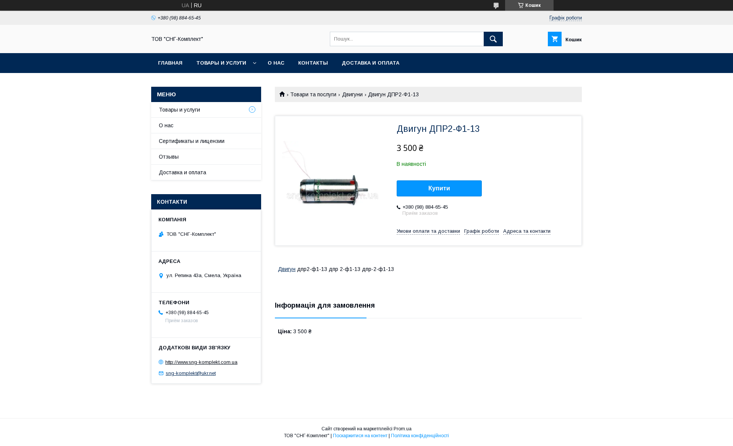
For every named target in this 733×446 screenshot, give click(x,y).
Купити (439, 188)
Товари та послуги (313, 94)
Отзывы (169, 157)
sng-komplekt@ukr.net (191, 373)
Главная (170, 63)
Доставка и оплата (370, 63)
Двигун (286, 269)
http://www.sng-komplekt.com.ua (201, 362)
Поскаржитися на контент (360, 435)
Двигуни (352, 94)
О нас (276, 63)
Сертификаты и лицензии (191, 141)
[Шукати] (493, 39)
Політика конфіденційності (420, 435)
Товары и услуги (221, 63)
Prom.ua (403, 428)
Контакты (313, 63)
